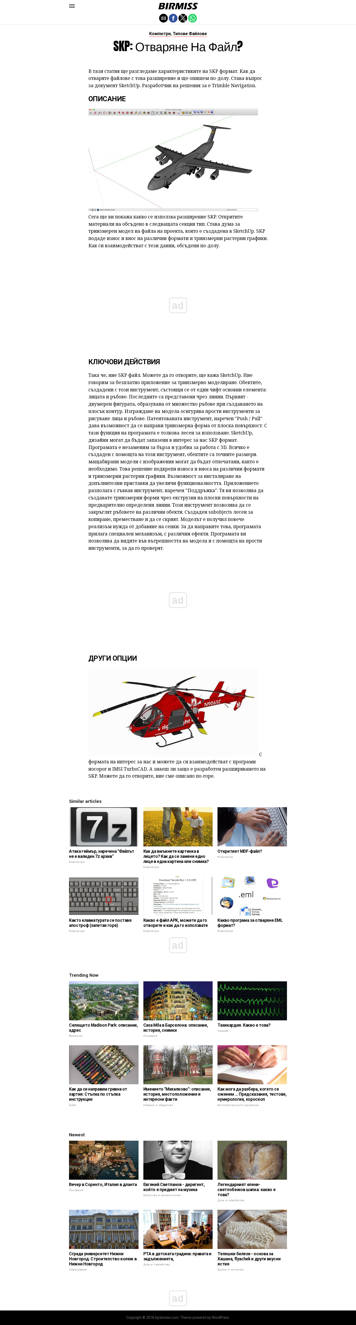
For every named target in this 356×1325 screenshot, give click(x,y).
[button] (72, 6)
